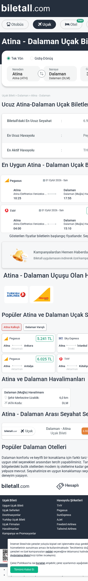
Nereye (53, 69)
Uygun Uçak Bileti (12, 505)
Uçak (46, 24)
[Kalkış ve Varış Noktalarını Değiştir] (41, 73)
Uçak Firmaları (11, 524)
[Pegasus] (41, 294)
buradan (40, 563)
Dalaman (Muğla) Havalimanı (24, 392)
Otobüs (16, 24)
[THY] (16, 294)
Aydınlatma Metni (20, 555)
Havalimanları (10, 528)
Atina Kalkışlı (11, 327)
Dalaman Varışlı (34, 327)
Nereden (17, 69)
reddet (49, 551)
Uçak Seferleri (10, 510)
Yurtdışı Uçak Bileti (13, 519)
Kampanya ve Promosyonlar (19, 533)
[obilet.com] (26, 12)
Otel (75, 23)
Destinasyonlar (11, 514)
